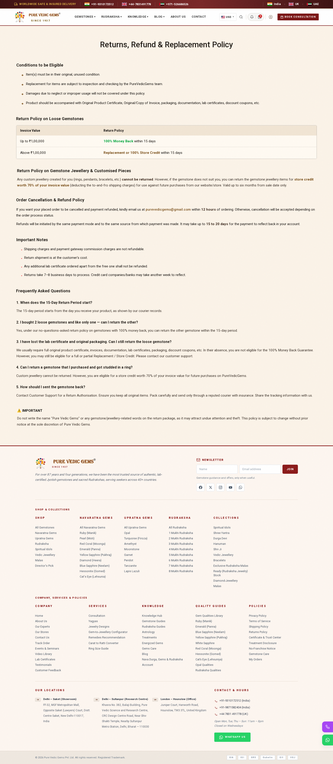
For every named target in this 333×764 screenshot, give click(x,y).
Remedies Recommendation (107, 637)
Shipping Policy (258, 626)
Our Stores (42, 632)
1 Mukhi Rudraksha (181, 533)
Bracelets (219, 560)
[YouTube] (230, 487)
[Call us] (327, 726)
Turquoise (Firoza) (135, 538)
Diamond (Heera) (90, 560)
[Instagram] (220, 487)
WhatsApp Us (235, 736)
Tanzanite (130, 565)
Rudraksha (111, 16)
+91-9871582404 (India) (235, 707)
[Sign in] (270, 17)
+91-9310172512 (102, 4)
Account (147, 664)
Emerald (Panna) (90, 549)
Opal (127, 533)
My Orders (255, 659)
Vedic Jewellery (45, 555)
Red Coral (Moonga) (93, 543)
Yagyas (93, 621)
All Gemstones (44, 527)
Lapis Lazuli (132, 571)
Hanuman (219, 543)
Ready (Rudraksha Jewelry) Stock (230, 573)
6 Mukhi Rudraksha (181, 560)
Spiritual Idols (43, 549)
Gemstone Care (259, 654)
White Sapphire (205, 643)
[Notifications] (252, 17)
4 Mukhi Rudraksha (181, 549)
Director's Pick (44, 565)
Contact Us (42, 637)
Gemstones (85, 16)
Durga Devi (220, 538)
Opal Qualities (204, 664)
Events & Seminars (47, 648)
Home (39, 615)
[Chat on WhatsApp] (327, 740)
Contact (199, 16)
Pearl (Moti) (87, 538)
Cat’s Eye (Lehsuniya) (208, 659)
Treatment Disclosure (263, 643)
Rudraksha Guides (153, 626)
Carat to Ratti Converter (103, 643)
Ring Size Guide (99, 648)
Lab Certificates (45, 659)
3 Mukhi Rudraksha (181, 543)
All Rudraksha (177, 527)
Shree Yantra (221, 533)
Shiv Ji (217, 549)
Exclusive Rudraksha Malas (230, 565)
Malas (39, 560)
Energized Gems (152, 643)
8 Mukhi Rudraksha (181, 571)
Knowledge (138, 16)
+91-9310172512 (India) (235, 700)
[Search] (241, 17)
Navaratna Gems (46, 533)
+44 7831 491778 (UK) (234, 714)
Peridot (128, 560)
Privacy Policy (257, 615)
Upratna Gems (44, 538)
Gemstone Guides (153, 621)
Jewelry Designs (99, 626)
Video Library (43, 654)
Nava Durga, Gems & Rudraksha (162, 659)
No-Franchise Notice (262, 648)
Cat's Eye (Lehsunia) (93, 576)
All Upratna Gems (135, 527)
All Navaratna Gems (92, 527)
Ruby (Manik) (88, 533)
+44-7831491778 (140, 4)
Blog (159, 16)
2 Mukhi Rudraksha (181, 538)
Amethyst (130, 543)
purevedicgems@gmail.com (168, 209)
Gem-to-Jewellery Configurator (108, 632)
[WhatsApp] (240, 487)
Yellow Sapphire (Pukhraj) (96, 555)
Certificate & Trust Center (265, 637)
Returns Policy (258, 632)
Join (290, 469)
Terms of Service (259, 621)
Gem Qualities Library (209, 615)
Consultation (97, 615)
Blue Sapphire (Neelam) (95, 565)
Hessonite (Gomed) (92, 571)
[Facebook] (200, 487)
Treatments (149, 637)
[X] (210, 487)
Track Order (42, 643)
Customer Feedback (48, 670)
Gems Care (149, 648)
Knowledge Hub (152, 615)
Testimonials (43, 664)
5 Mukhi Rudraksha (181, 555)
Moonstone (131, 549)
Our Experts (42, 626)
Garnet (128, 555)
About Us (178, 16)
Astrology (148, 632)
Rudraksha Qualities (208, 670)
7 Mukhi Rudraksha (181, 565)
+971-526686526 (177, 4)
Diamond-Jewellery (225, 580)
